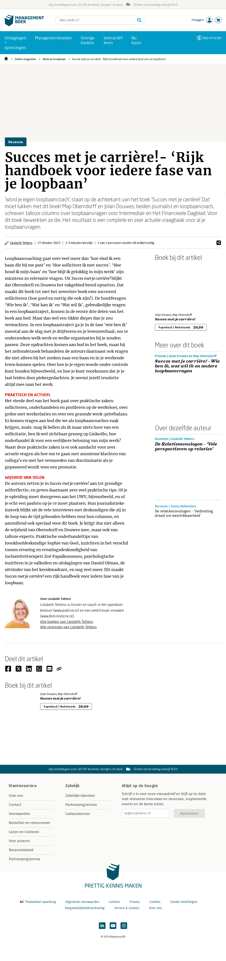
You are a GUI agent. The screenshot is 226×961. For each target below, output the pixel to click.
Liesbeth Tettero (21, 243)
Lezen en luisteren (24, 832)
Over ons (16, 796)
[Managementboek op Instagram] (124, 925)
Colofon (114, 902)
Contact (15, 805)
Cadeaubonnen (77, 814)
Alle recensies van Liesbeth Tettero (68, 627)
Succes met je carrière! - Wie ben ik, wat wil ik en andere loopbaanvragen (187, 366)
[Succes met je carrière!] (170, 286)
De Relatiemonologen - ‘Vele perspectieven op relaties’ (186, 446)
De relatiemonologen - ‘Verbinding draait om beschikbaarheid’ (184, 513)
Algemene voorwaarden (82, 902)
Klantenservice (23, 785)
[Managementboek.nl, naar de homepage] (24, 25)
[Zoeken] (139, 20)
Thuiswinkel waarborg (40, 902)
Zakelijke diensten (80, 796)
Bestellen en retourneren (29, 823)
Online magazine (25, 59)
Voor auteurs (19, 841)
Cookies (154, 902)
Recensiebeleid (21, 850)
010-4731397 (212, 38)
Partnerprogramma (24, 859)
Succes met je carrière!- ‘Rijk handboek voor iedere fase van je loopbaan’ (119, 59)
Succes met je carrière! (175, 319)
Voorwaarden (19, 814)
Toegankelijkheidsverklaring (84, 908)
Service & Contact (126, 908)
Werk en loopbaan (54, 59)
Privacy (135, 902)
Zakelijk (72, 785)
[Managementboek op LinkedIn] (102, 925)
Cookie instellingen (183, 902)
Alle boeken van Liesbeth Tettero (66, 622)
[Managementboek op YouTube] (113, 925)
